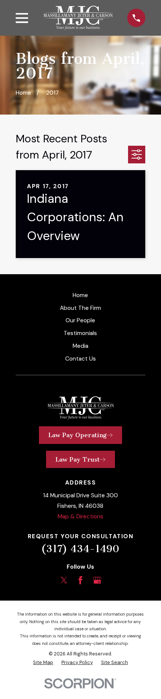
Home (80, 295)
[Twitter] (64, 580)
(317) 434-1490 (80, 549)
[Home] (78, 18)
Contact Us (80, 358)
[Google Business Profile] (97, 580)
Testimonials (80, 333)
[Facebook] (80, 580)
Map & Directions (80, 516)
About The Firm (80, 308)
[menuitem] (43, 662)
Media (80, 346)
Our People (80, 320)
